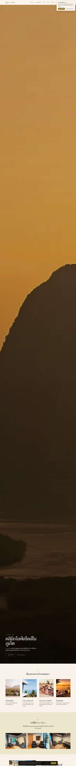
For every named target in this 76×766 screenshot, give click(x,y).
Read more (39, 763)
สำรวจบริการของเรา (21, 654)
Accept (53, 763)
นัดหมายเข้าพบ (11, 654)
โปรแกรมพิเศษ (38, 2)
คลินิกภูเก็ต (32, 2)
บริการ (44, 2)
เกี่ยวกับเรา (53, 2)
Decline (47, 763)
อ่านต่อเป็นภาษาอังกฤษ (69, 8)
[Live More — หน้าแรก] (10, 2)
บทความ (48, 2)
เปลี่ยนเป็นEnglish (61, 8)
